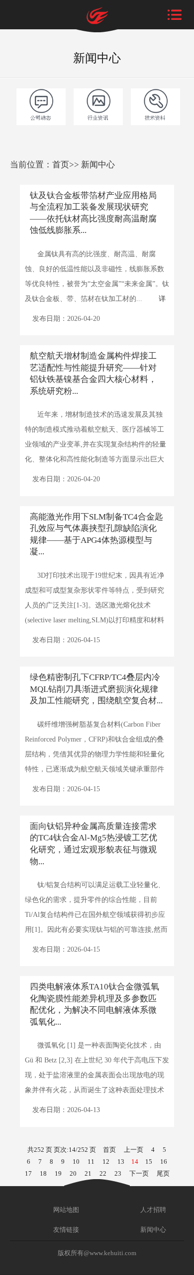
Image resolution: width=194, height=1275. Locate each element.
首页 (60, 164)
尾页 (163, 1173)
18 (43, 1173)
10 (76, 1161)
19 (58, 1173)
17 (28, 1173)
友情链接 (65, 1229)
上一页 (133, 1149)
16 (163, 1161)
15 (148, 1161)
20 (73, 1173)
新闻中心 (98, 164)
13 (120, 1161)
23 (117, 1173)
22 (102, 1173)
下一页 (139, 1173)
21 (88, 1173)
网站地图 (65, 1209)
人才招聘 (152, 1209)
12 (105, 1161)
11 (91, 1161)
